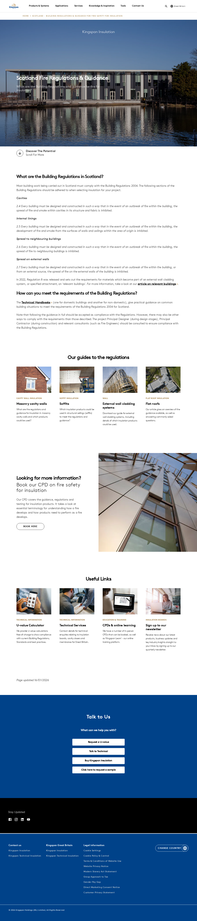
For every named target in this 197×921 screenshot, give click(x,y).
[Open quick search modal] (166, 6)
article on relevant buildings (157, 284)
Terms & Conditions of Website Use (102, 861)
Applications (61, 6)
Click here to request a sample (98, 770)
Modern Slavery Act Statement (100, 872)
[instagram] (16, 819)
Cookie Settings (92, 851)
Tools (123, 6)
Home (26, 16)
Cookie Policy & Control (96, 856)
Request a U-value (98, 742)
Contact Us (138, 6)
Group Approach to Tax (96, 877)
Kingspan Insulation (19, 851)
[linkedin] (22, 819)
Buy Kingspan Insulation (98, 760)
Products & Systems (39, 6)
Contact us (15, 845)
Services (78, 6)
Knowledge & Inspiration (102, 6)
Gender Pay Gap (92, 882)
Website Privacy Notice (96, 866)
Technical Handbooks (36, 302)
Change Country (169, 848)
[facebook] (10, 819)
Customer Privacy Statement (99, 893)
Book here (30, 526)
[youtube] (28, 819)
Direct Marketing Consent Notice (102, 887)
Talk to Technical (98, 751)
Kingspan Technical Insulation (25, 856)
